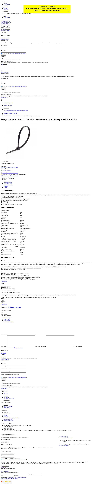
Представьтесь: (78, 346)
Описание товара (8, 182)
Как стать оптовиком (9, 398)
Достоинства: (4, 334)
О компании (7, 4)
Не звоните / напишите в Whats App (11, 458)
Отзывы (6, 11)
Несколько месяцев (8, 321)
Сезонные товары (8, 406)
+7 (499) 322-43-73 (5, 23)
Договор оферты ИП (9, 420)
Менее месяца (7, 320)
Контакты (6, 9)
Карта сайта (6, 400)
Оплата (5, 5)
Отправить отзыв (18, 347)
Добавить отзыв (14, 307)
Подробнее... (4, 281)
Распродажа (6, 407)
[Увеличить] (19, 158)
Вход (5, 16)
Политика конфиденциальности (12, 417)
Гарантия (6, 396)
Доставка (6, 7)
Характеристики (8, 183)
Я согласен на (14, 53)
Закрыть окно (4, 64)
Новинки (6, 405)
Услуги (5, 3)
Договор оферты (8, 419)
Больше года (7, 319)
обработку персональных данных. (17, 53)
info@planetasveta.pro (6, 22)
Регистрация (7, 17)
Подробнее (3, 353)
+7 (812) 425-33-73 (5, 21)
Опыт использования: (6, 315)
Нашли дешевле (14, 175)
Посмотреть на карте (64, 445)
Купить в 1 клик (14, 173)
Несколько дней (7, 318)
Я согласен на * (14, 459)
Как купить (6, 397)
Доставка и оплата (8, 184)
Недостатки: (4, 346)
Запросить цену (14, 478)
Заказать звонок (5, 37)
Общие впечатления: (40, 346)
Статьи (5, 8)
